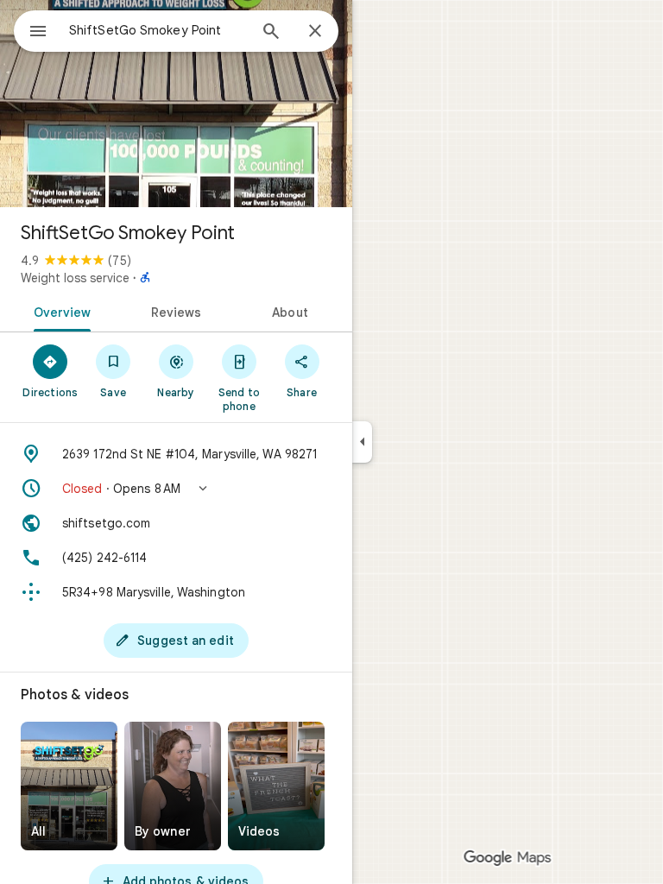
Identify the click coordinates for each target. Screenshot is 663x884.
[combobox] (158, 30)
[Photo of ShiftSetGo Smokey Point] (176, 103)
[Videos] (276, 786)
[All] (69, 786)
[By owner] (172, 786)
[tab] (59, 311)
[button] (176, 488)
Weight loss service (75, 278)
